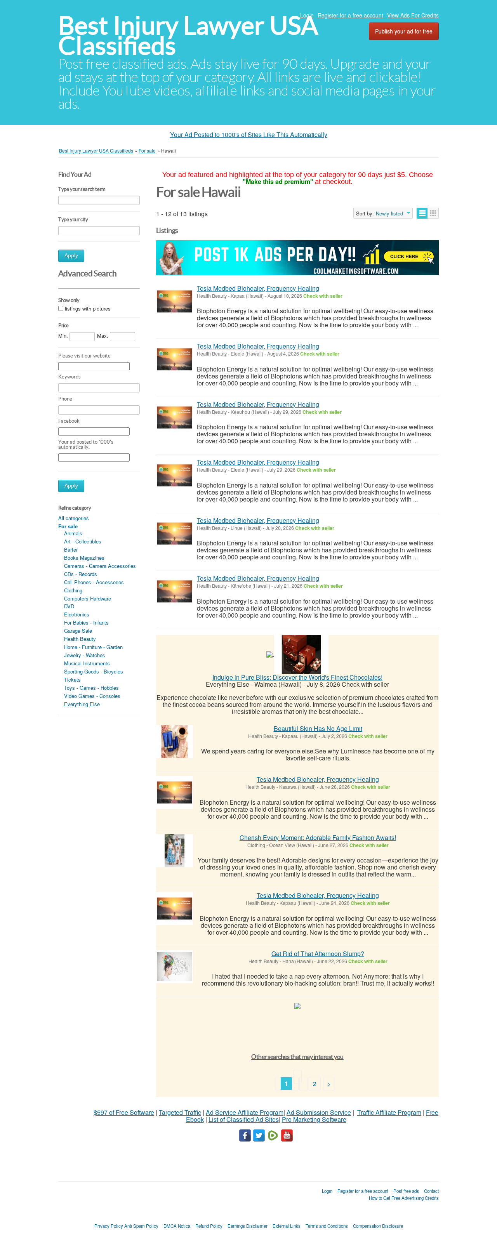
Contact (431, 1191)
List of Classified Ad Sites (244, 1119)
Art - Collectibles (82, 541)
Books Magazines (84, 557)
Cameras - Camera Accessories (100, 565)
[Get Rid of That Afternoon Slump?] (174, 966)
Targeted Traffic (180, 1112)
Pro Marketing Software (314, 1119)
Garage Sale (78, 630)
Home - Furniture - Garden (93, 647)
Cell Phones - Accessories (94, 582)
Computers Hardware (87, 598)
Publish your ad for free (404, 31)
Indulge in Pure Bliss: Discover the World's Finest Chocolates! (297, 677)
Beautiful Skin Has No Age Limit (318, 728)
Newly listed (389, 213)
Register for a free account (350, 15)
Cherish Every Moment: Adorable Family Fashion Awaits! (318, 837)
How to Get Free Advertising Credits (404, 1198)
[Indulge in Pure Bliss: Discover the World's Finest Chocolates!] (301, 653)
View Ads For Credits (413, 15)
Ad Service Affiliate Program (244, 1112)
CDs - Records (80, 574)
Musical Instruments (87, 663)
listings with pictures (88, 308)
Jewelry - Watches (84, 655)
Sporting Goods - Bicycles (93, 671)
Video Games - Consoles (92, 695)
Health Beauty (80, 638)
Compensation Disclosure (378, 1226)
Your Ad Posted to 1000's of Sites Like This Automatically (248, 134)
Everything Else (82, 704)
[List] (422, 213)
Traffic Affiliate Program (389, 1112)
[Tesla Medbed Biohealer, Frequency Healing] (174, 301)
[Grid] (433, 213)
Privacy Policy (108, 1226)
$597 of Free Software (124, 1112)
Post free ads (406, 1191)
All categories (73, 518)
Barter (71, 549)
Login (307, 15)
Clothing (73, 590)
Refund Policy (208, 1226)
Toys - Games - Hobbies (91, 687)
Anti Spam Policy (141, 1226)
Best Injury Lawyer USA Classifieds (188, 35)
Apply (71, 256)
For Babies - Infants (86, 622)
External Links (287, 1226)
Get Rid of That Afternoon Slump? (317, 953)
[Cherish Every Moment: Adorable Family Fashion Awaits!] (174, 850)
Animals (73, 533)
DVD (69, 606)
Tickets (72, 679)
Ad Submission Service (319, 1112)
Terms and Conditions (327, 1226)
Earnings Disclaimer (248, 1226)
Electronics (76, 614)
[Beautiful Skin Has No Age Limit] (174, 741)
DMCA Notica (176, 1226)
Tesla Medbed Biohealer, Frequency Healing (258, 288)
